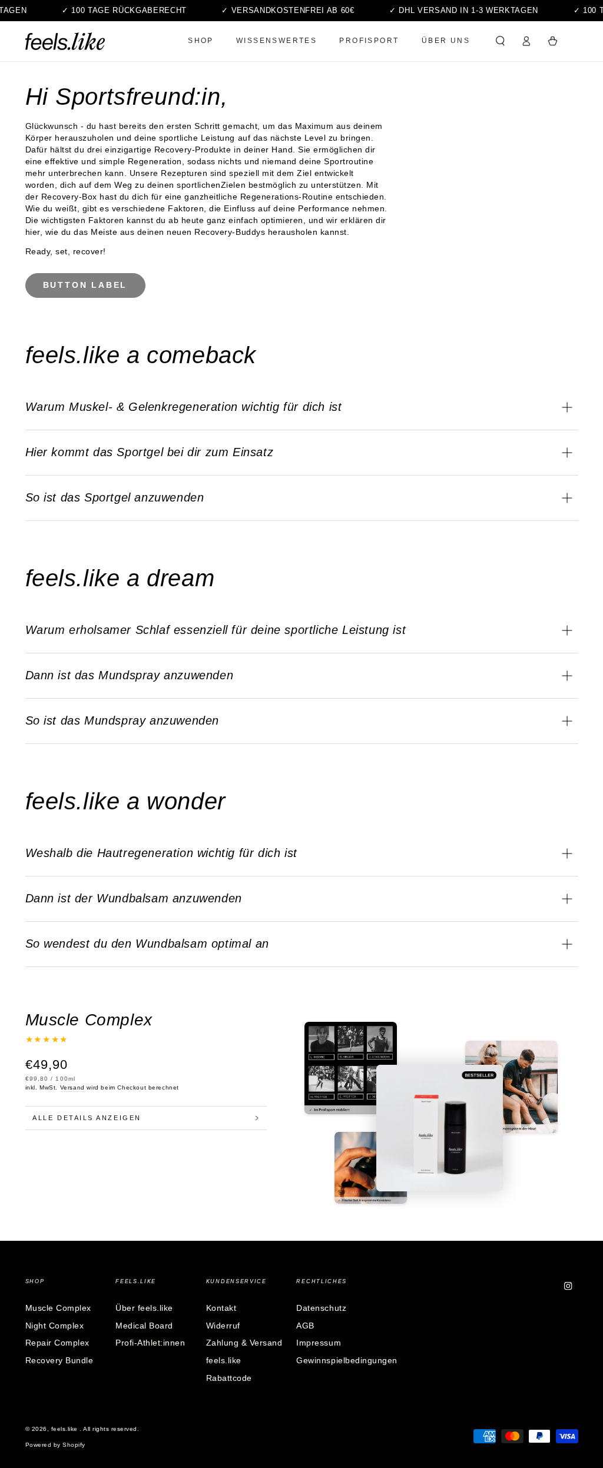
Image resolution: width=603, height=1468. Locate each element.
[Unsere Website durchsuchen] (500, 41)
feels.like (65, 1429)
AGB (305, 1325)
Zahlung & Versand (244, 1343)
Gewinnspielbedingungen (346, 1360)
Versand (72, 1087)
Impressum (318, 1343)
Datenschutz (321, 1308)
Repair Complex (57, 1343)
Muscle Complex (58, 1308)
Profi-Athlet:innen (150, 1343)
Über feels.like (144, 1308)
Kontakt (221, 1308)
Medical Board (144, 1325)
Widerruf (223, 1325)
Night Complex (54, 1325)
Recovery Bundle (59, 1360)
